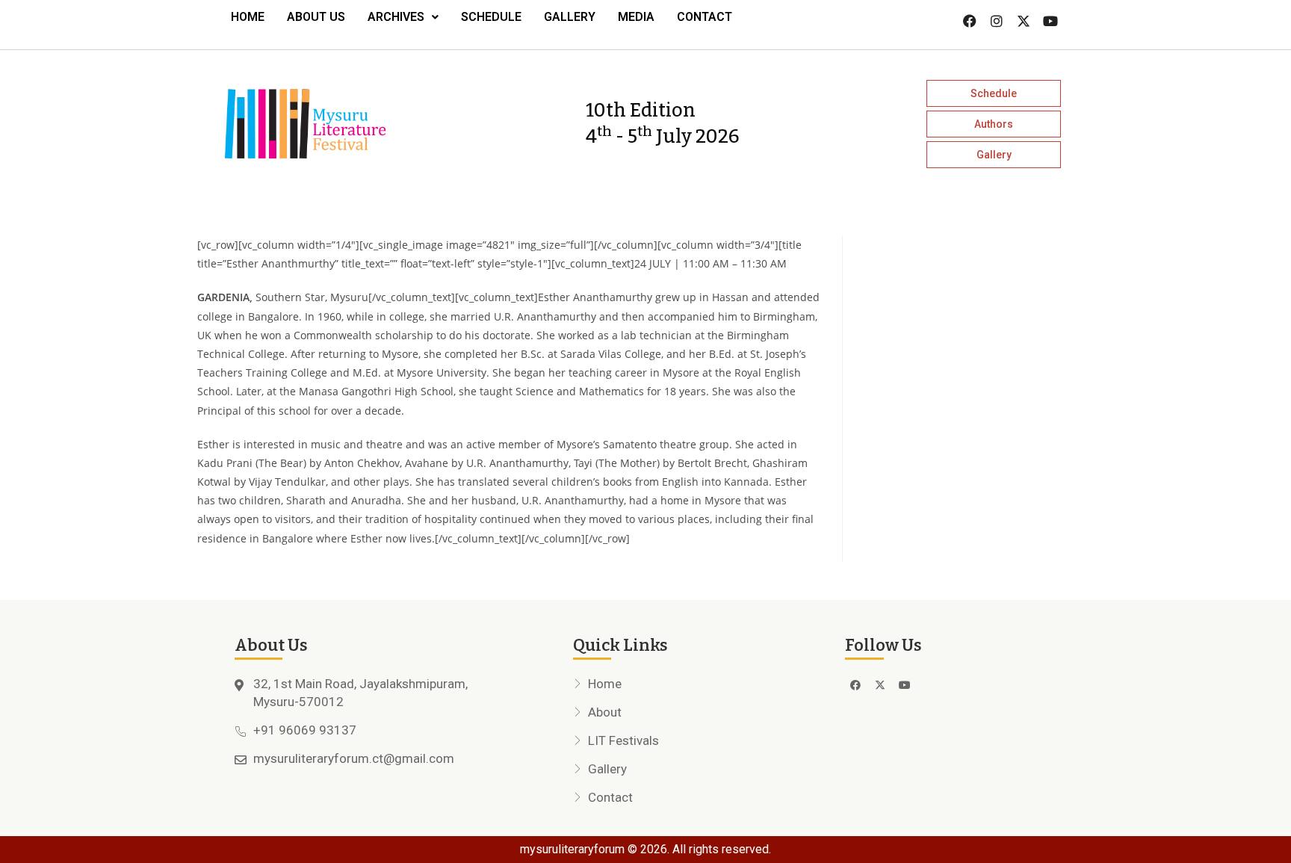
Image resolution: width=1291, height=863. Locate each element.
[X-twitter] (1023, 20)
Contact (704, 17)
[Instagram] (996, 20)
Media (636, 17)
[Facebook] (969, 20)
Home (247, 17)
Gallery (569, 17)
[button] (403, 17)
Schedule (491, 17)
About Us (316, 17)
